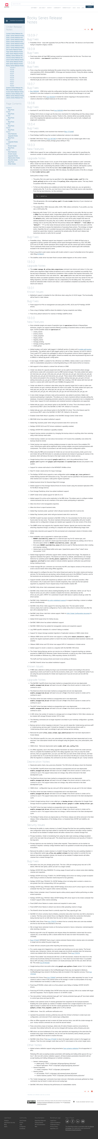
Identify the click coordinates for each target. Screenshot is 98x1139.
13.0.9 (12, 69)
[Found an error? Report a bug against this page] (92, 29)
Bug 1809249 (34, 91)
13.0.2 (12, 81)
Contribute (22, 1128)
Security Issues (13, 160)
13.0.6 (12, 75)
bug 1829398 (58, 110)
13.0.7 (12, 73)
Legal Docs (53, 1120)
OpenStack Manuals (40, 1120)
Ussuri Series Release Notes (15, 59)
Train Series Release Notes (14, 61)
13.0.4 (12, 77)
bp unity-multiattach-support (57, 600)
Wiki (36, 1126)
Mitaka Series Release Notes (15, 95)
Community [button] (57, 7)
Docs (78, 7)
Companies (23, 1126)
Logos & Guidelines (55, 1122)
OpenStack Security (9, 1122)
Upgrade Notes (13, 136)
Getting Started (39, 1122)
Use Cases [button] (42, 7)
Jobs (21, 1124)
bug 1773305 (52, 1039)
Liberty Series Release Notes (15, 97)
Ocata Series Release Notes (15, 91)
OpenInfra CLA (54, 1128)
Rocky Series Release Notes (15, 65)
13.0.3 (12, 79)
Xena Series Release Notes (14, 53)
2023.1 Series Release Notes (15, 47)
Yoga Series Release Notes (14, 51)
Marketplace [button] (66, 7)
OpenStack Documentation (16, 20)
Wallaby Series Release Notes (15, 55)
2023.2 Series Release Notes (15, 45)
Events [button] (49, 7)
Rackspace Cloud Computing (73, 1130)
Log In (89, 6)
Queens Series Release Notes (15, 87)
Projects (6, 1120)
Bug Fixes (11, 110)
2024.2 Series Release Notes (15, 41)
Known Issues (12, 146)
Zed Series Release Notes (14, 49)
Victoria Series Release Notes (15, 57)
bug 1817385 (51, 138)
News (5, 1126)
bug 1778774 (75, 953)
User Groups (23, 1120)
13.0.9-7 (12, 67)
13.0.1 (12, 83)
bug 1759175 (52, 921)
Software (34, 7)
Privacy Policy (54, 1126)
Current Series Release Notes (15, 33)
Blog (74, 7)
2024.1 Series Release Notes (15, 43)
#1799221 (40, 254)
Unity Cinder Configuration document (78, 613)
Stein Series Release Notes (14, 63)
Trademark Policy (55, 1124)
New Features (12, 134)
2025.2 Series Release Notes (15, 37)
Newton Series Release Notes (15, 93)
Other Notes (12, 164)
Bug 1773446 (69, 131)
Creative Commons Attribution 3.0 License (48, 1102)
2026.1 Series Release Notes (15, 35)
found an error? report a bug (85, 1102)
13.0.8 (12, 71)
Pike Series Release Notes (14, 89)
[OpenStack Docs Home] (6, 20)
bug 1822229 (51, 97)
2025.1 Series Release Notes (15, 39)
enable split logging (85, 349)
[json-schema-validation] (71, 1048)
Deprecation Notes (14, 158)
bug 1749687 (51, 977)
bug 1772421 (35, 940)
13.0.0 (12, 85)
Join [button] (83, 7)
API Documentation (40, 1124)
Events (21, 1122)
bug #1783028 (44, 962)
